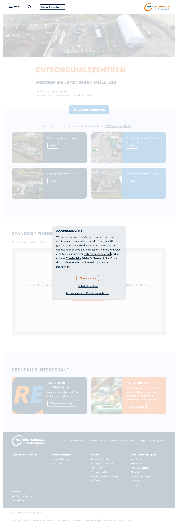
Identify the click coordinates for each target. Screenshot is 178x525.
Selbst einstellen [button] (88, 286)
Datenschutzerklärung (97, 253)
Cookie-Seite (73, 258)
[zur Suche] (29, 7)
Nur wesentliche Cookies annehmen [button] (87, 293)
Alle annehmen (88, 277)
